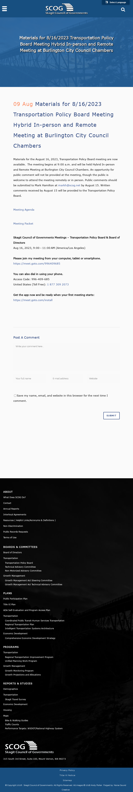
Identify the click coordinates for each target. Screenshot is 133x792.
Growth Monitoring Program (19, 670)
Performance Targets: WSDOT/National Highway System (34, 728)
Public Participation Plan (15, 598)
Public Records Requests (15, 531)
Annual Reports (11, 508)
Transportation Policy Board (19, 563)
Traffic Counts (12, 724)
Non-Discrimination (13, 526)
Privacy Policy (67, 770)
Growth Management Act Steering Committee (28, 580)
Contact (7, 503)
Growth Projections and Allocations (23, 674)
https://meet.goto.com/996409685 (36, 263)
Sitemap (67, 780)
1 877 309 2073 (58, 284)
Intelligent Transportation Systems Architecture (29, 628)
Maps (5, 715)
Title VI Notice (67, 775)
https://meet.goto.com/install (32, 300)
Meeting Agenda (23, 209)
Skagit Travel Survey (15, 699)
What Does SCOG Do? (14, 497)
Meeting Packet (23, 223)
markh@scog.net (69, 185)
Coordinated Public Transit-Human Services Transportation (34, 620)
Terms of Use (9, 537)
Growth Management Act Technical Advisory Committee (33, 584)
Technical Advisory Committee (20, 567)
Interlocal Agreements (14, 514)
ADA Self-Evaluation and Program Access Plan (26, 610)
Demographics (10, 689)
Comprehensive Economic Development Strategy (30, 638)
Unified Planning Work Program (21, 661)
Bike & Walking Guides (16, 720)
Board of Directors (12, 552)
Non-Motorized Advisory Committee (23, 570)
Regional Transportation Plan (19, 624)
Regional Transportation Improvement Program (29, 657)
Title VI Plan (9, 604)
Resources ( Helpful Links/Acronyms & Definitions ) (29, 520)
